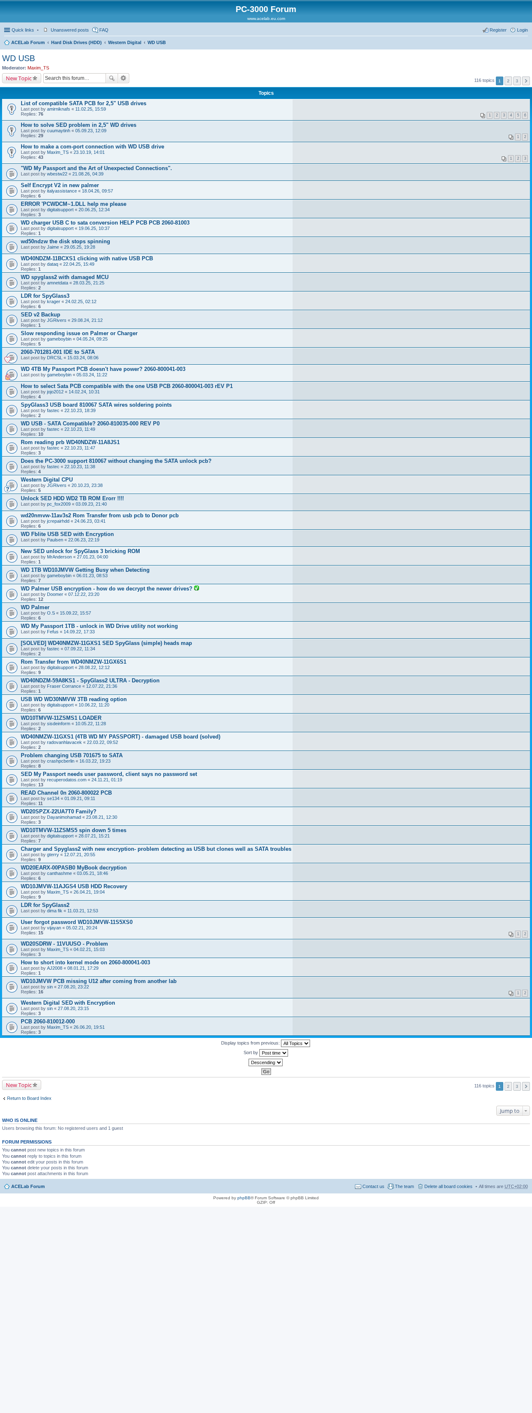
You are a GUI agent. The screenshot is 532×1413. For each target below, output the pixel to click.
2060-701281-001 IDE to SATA (58, 352)
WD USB (157, 42)
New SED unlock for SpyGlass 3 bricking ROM (80, 551)
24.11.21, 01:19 (106, 779)
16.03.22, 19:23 (95, 760)
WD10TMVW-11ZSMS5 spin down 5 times (73, 830)
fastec (53, 410)
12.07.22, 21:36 (101, 686)
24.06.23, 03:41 (90, 521)
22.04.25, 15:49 (78, 264)
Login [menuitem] (522, 29)
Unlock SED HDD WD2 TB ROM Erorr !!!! (72, 498)
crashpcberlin (60, 760)
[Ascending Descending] (266, 1062)
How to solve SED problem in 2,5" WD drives (78, 125)
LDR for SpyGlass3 (45, 296)
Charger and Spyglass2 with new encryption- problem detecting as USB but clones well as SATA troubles (156, 849)
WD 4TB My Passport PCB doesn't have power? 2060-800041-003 (103, 369)
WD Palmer (35, 607)
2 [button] (508, 81)
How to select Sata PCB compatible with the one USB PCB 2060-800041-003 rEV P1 (127, 386)
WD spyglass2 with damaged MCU (64, 277)
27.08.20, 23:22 (73, 986)
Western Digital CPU (47, 480)
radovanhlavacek (64, 742)
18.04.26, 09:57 (97, 190)
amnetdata (57, 282)
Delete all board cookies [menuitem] (448, 1186)
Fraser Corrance (64, 686)
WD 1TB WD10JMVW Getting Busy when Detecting (85, 570)
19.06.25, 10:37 (94, 228)
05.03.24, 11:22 (91, 374)
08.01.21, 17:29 (83, 968)
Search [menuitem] (524, 43)
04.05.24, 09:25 (92, 338)
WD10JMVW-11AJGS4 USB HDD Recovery (74, 886)
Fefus (53, 631)
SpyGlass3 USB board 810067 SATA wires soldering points (96, 405)
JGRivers (56, 320)
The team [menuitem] (404, 1186)
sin (50, 986)
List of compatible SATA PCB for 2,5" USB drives (83, 103)
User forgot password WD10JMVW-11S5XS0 (77, 922)
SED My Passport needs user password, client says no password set (109, 774)
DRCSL (54, 357)
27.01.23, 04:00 (92, 556)
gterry (53, 854)
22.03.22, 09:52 (102, 742)
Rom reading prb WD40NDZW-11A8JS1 (70, 442)
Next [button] (526, 81)
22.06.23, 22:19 (83, 539)
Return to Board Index (29, 1098)
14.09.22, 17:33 (79, 631)
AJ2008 (54, 968)
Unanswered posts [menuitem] (70, 29)
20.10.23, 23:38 (87, 485)
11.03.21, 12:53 (82, 910)
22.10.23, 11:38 (79, 466)
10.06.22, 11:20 (94, 704)
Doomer (55, 594)
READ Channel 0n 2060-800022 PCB (66, 793)
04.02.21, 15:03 (89, 949)
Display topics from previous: (251, 1042)
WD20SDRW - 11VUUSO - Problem (64, 944)
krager (53, 301)
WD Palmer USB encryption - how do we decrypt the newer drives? (107, 588)
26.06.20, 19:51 (89, 1027)
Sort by (251, 1052)
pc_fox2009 (59, 503)
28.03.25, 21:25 (88, 282)
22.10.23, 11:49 (79, 429)
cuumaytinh (58, 130)
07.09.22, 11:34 (79, 648)
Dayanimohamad (64, 817)
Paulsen (55, 539)
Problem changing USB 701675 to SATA (72, 755)
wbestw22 (57, 173)
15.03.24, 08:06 (83, 357)
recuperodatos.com (66, 779)
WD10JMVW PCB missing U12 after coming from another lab (99, 981)
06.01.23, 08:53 (92, 575)
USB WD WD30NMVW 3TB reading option (74, 699)
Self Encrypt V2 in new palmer (60, 185)
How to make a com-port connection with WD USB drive (92, 146)
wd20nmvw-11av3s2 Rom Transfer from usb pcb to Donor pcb (100, 515)
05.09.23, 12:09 (90, 130)
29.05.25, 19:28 (79, 247)
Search (112, 78)
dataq (52, 264)
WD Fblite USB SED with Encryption (67, 534)
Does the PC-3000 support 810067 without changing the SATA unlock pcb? (116, 461)
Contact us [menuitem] (373, 1186)
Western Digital (124, 42)
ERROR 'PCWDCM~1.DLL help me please (73, 204)
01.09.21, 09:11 (79, 798)
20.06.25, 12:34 (94, 209)
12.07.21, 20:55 (79, 854)
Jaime (53, 247)
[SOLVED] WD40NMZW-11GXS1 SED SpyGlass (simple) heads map (106, 643)
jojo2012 (55, 391)
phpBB (244, 1198)
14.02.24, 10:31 (84, 391)
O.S (51, 612)
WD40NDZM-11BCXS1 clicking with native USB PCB (87, 258)
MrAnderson (59, 556)
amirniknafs (58, 108)
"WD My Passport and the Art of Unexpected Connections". (96, 168)
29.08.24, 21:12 (87, 320)
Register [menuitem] (498, 29)
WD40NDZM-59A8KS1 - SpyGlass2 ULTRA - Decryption (90, 680)
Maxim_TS (38, 67)
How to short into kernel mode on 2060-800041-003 (85, 962)
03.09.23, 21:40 (91, 503)
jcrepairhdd (58, 521)
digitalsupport (60, 209)
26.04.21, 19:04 (89, 891)
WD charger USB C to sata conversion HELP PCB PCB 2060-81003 (105, 223)
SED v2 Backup (40, 314)
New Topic (19, 78)
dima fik (54, 910)
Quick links (23, 29)
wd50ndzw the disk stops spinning (65, 241)
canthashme (59, 873)
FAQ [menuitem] (103, 29)
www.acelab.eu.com (266, 18)
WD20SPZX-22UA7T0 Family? (58, 811)
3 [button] (517, 81)
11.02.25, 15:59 (90, 108)
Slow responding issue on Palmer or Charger (79, 333)
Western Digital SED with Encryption (68, 1003)
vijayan (54, 927)
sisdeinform (58, 723)
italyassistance (62, 190)
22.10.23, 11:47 (79, 447)
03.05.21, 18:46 (92, 873)
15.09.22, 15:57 (75, 612)
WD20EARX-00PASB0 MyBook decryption (74, 868)
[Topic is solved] (196, 588)
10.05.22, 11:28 (90, 723)
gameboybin (59, 338)
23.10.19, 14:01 (89, 152)
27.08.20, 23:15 (73, 1008)
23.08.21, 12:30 (101, 817)
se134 (53, 798)
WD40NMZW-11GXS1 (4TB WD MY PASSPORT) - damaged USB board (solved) (120, 737)
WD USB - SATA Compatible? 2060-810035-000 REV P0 (90, 423)
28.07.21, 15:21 (94, 835)
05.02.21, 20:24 (81, 927)
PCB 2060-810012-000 (48, 1021)
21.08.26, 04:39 (87, 173)
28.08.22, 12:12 (94, 667)
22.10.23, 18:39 (80, 410)
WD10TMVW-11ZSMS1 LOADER (61, 718)
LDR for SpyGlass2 (45, 905)
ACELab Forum (28, 42)
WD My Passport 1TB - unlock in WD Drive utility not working (99, 626)
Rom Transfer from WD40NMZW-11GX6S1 (73, 662)
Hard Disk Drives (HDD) (76, 42)
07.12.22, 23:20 (83, 594)
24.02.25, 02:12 (80, 301)
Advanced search (123, 78)
